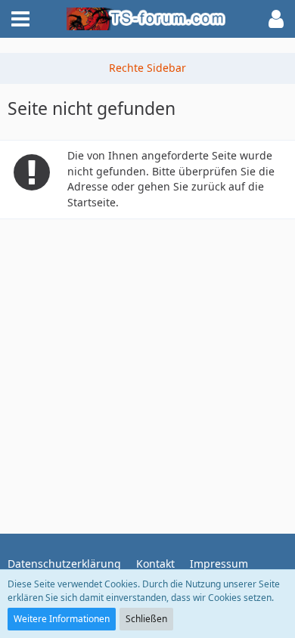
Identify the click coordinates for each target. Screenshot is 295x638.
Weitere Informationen (62, 618)
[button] (20, 19)
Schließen (146, 618)
